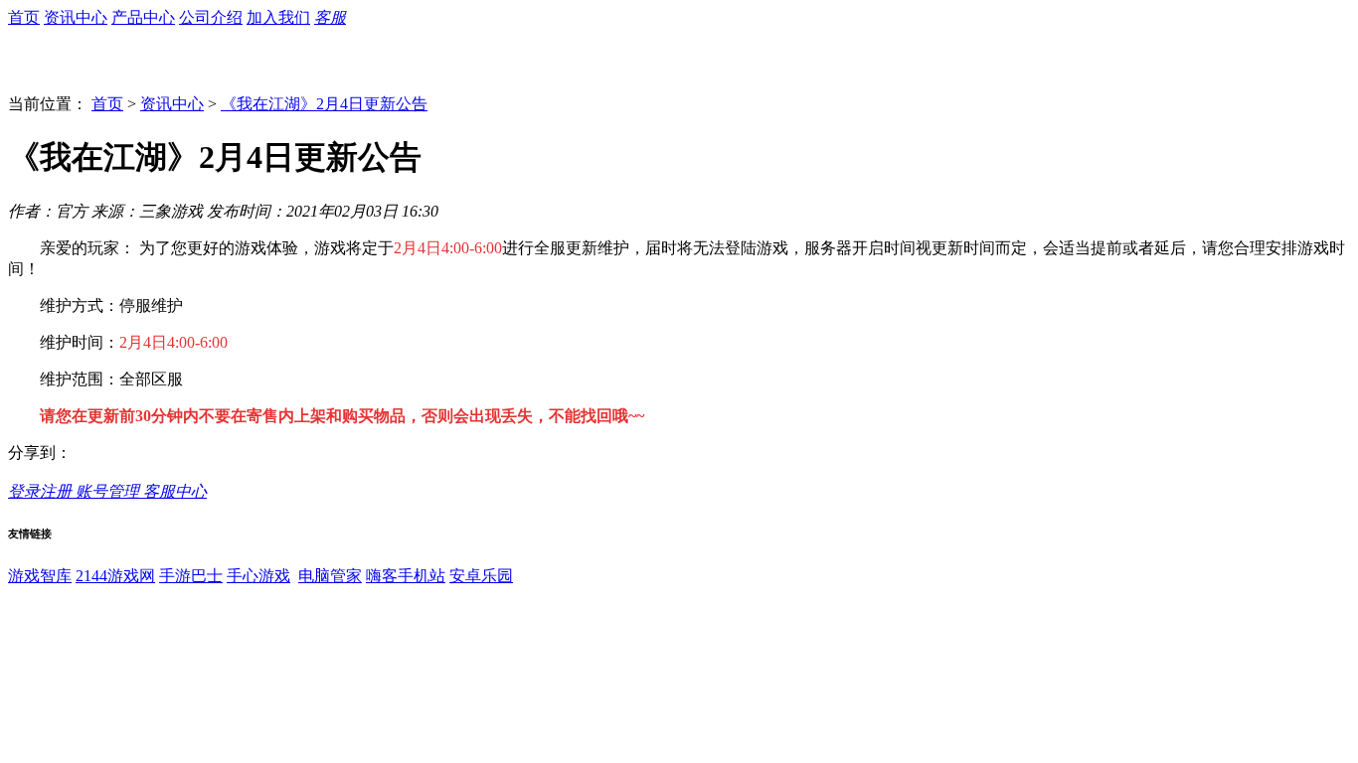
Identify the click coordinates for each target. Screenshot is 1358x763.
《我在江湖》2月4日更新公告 (324, 103)
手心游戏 (258, 575)
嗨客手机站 (405, 575)
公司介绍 (211, 17)
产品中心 (143, 17)
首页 (24, 17)
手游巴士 (191, 575)
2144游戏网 (115, 575)
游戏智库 (40, 575)
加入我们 (278, 17)
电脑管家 (330, 575)
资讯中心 (75, 17)
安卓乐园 (481, 575)
